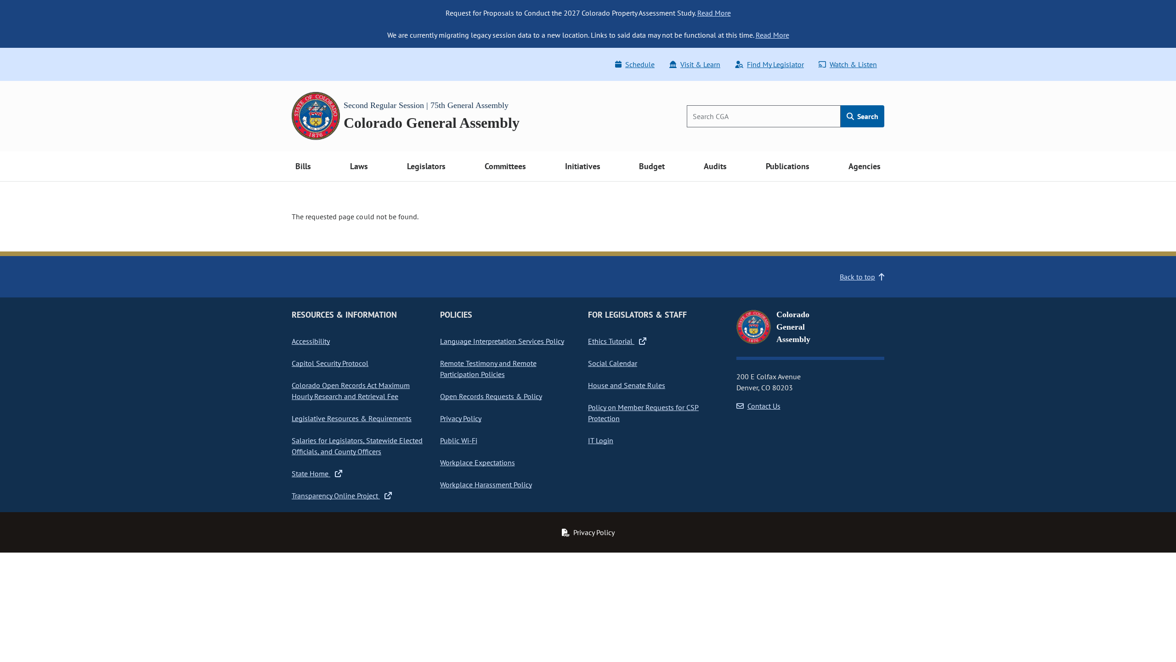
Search (866, 116)
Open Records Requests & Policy (491, 396)
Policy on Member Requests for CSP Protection (643, 413)
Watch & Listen (853, 64)
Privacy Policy (460, 418)
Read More (714, 12)
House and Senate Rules (626, 385)
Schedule (640, 64)
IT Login (600, 440)
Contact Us (763, 406)
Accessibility (311, 341)
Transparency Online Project (336, 495)
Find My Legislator (775, 64)
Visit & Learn (700, 64)
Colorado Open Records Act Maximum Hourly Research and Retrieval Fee (351, 391)
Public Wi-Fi (458, 440)
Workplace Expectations (477, 462)
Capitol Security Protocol (330, 363)
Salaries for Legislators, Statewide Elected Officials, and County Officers (357, 446)
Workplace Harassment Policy (486, 484)
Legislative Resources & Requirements (352, 418)
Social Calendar (612, 363)
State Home (311, 473)
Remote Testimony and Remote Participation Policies (488, 369)
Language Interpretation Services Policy (502, 341)
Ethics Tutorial (611, 341)
